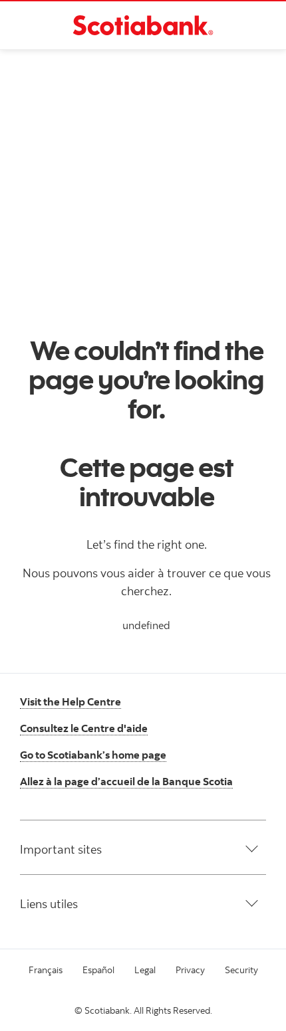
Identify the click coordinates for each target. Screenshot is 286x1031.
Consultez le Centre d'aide (84, 728)
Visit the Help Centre (70, 701)
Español (98, 969)
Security (241, 969)
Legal (145, 969)
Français (46, 969)
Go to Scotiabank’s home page (93, 754)
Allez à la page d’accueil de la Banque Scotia (126, 781)
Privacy (190, 969)
